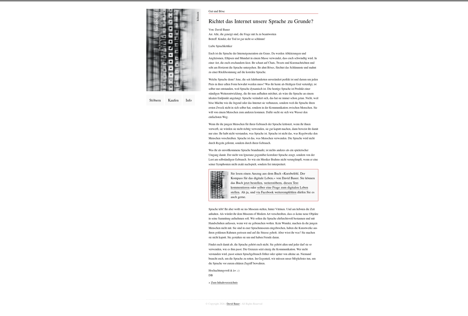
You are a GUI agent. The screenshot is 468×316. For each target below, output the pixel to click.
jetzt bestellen (253, 182)
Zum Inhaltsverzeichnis (224, 282)
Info (189, 100)
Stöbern (155, 100)
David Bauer (233, 303)
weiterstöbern (273, 182)
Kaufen (173, 100)
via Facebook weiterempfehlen (276, 192)
